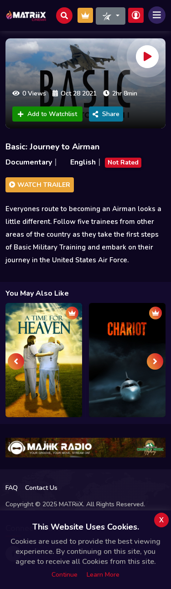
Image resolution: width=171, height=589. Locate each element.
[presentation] (16, 361)
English (83, 162)
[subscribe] (85, 15)
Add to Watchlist (52, 114)
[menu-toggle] (157, 15)
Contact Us (41, 487)
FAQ (11, 487)
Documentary (28, 162)
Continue (65, 574)
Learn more (103, 574)
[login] (136, 15)
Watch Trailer (43, 184)
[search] (64, 15)
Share (110, 114)
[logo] (26, 16)
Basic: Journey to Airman (52, 146)
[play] (147, 56)
